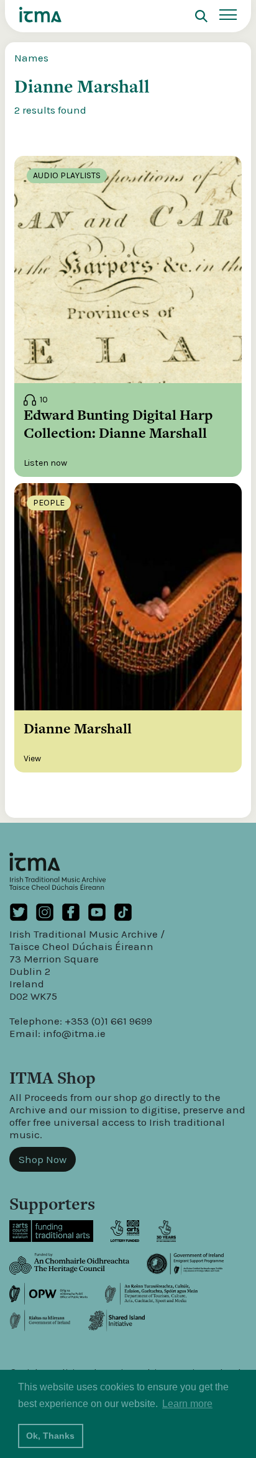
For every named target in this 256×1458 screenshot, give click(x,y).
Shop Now (42, 1159)
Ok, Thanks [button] (50, 1436)
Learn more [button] (187, 1403)
